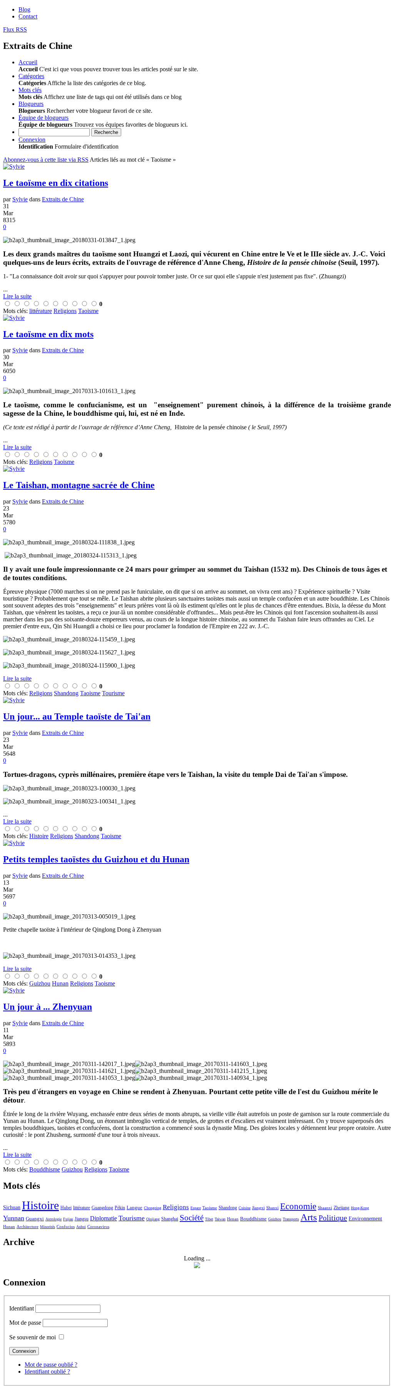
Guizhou (274, 1219)
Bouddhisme (253, 1219)
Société (192, 1217)
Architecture (27, 1226)
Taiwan (220, 1219)
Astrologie (53, 1219)
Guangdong (102, 1207)
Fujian (68, 1219)
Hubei (66, 1207)
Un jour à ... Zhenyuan (47, 1007)
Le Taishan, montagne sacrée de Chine (79, 485)
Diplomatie (103, 1218)
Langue (134, 1207)
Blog (24, 9)
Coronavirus (98, 1226)
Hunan (9, 1226)
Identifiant (21, 1308)
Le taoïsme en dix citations (55, 183)
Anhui (81, 1227)
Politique (333, 1217)
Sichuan (11, 1207)
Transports (291, 1219)
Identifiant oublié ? (47, 1371)
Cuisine (244, 1208)
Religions (176, 1207)
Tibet (209, 1219)
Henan (233, 1219)
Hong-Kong (360, 1208)
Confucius (66, 1226)
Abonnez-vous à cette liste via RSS (45, 159)
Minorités (47, 1227)
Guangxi (35, 1219)
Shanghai (169, 1219)
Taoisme (209, 1207)
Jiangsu (81, 1219)
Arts (309, 1217)
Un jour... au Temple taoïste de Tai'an (76, 716)
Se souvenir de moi (32, 1337)
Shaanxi (325, 1207)
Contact (27, 16)
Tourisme (132, 1218)
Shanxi (272, 1207)
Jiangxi (258, 1207)
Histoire (40, 1205)
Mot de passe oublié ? (51, 1364)
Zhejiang (341, 1207)
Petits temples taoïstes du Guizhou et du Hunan (96, 859)
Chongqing (152, 1208)
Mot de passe (25, 1322)
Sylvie (20, 199)
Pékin (120, 1207)
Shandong (228, 1207)
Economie (298, 1206)
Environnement (365, 1219)
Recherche (106, 132)
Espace (195, 1208)
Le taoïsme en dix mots (48, 334)
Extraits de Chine (63, 199)
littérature (81, 1207)
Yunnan (13, 1218)
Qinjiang (153, 1219)
